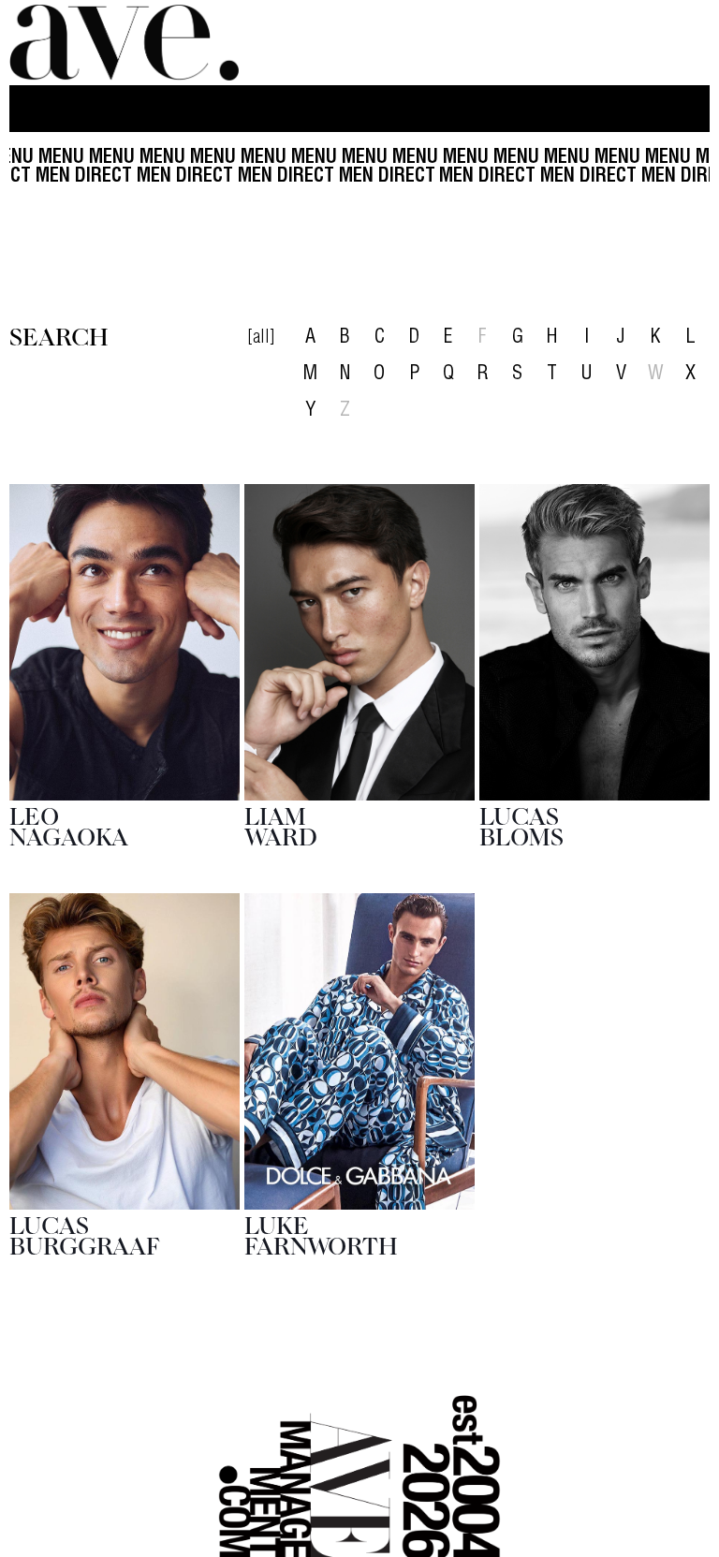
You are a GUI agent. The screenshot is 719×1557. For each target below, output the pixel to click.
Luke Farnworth (321, 1234)
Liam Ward (280, 825)
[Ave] (126, 42)
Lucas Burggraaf (84, 1234)
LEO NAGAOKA (68, 825)
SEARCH (59, 335)
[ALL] (260, 339)
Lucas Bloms (521, 825)
